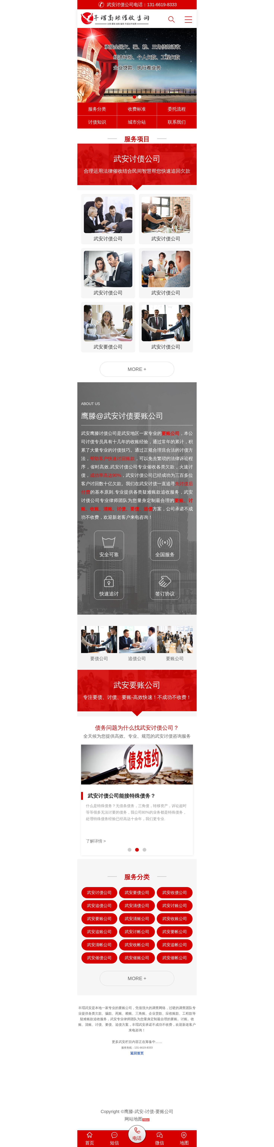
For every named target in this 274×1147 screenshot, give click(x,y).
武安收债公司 (174, 892)
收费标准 (137, 109)
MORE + (137, 369)
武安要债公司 (137, 892)
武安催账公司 (137, 957)
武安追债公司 (99, 905)
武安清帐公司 (99, 944)
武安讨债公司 (99, 892)
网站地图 (133, 1118)
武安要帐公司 (174, 931)
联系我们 (177, 122)
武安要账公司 (99, 918)
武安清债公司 (137, 905)
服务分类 (97, 109)
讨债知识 (97, 122)
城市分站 (137, 122)
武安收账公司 (174, 918)
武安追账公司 (99, 931)
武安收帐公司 (137, 944)
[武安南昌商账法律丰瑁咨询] (122, 17)
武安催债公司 (99, 957)
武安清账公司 (137, 918)
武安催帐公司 (174, 957)
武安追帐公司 (174, 944)
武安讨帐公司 (137, 931)
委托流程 (177, 109)
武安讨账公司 (174, 905)
